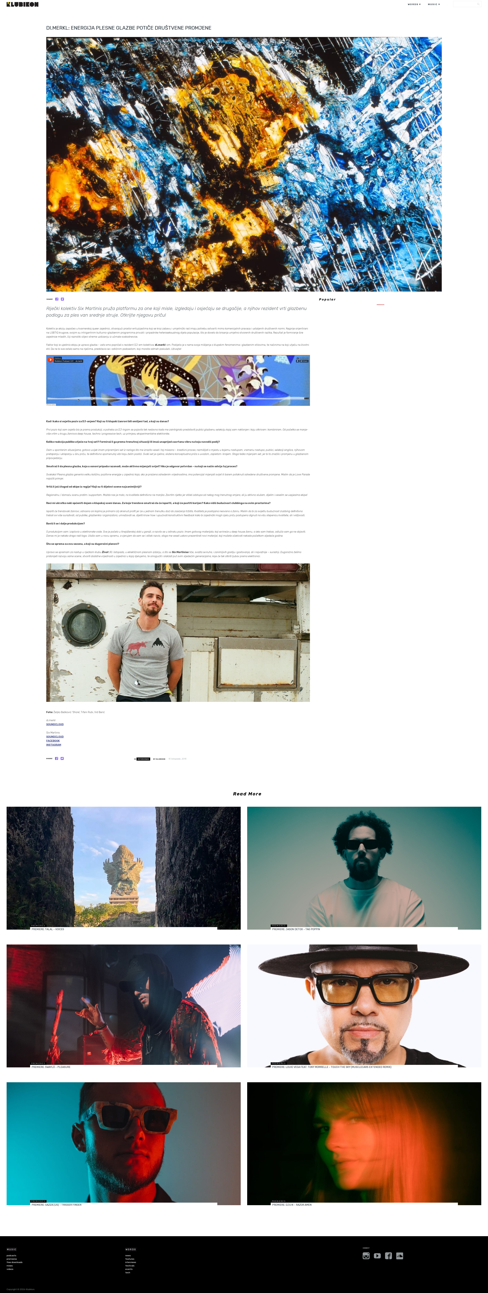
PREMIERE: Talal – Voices (48, 929)
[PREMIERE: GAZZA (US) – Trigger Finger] (124, 1143)
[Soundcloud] (399, 1257)
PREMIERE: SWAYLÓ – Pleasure (51, 1067)
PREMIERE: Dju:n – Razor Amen (292, 1204)
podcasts (11, 1255)
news (128, 1255)
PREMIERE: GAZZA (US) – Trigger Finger (56, 1204)
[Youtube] (377, 1257)
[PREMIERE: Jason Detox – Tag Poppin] (364, 868)
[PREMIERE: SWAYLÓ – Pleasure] (124, 1005)
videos (10, 1269)
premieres (38, 926)
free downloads (14, 1262)
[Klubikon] (22, 4)
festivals (129, 1265)
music (433, 4)
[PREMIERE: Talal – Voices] (124, 868)
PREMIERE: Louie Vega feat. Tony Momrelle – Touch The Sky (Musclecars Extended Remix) (331, 1067)
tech (127, 1272)
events (129, 1269)
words (413, 4)
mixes (10, 1265)
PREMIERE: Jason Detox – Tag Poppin (296, 929)
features (129, 1259)
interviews (143, 759)
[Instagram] (366, 1257)
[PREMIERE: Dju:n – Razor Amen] (364, 1143)
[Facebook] (388, 1257)
